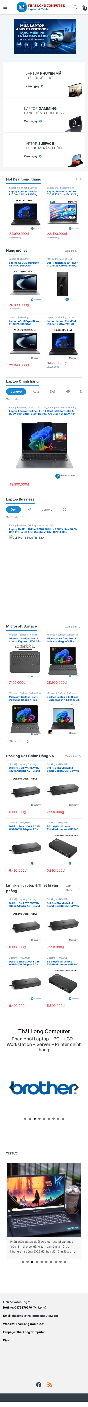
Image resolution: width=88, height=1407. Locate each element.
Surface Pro (72, 634)
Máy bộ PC (52, 258)
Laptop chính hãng (19, 187)
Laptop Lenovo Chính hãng (23, 189)
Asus (36, 391)
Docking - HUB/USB (57, 764)
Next (75, 1087)
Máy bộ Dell (65, 258)
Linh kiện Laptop (17, 764)
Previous (13, 1087)
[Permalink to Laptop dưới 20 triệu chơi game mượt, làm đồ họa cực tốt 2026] (44, 1200)
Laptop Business (17, 407)
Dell (52, 391)
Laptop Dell (53, 187)
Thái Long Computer (30, 1324)
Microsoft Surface (18, 634)
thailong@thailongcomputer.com (35, 1315)
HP (68, 391)
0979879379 (23, 1307)
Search (75, 7)
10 (65, 1262)
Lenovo (16, 391)
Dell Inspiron (34, 525)
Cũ (64, 509)
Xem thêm (71, 250)
